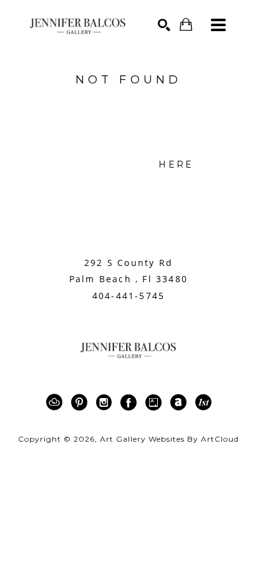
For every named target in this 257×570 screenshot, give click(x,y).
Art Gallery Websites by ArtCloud (169, 439)
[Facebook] (130, 402)
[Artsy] (155, 402)
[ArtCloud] (56, 402)
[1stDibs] (203, 402)
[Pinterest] (81, 402)
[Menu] (218, 25)
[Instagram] (106, 402)
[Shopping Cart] (186, 24)
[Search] (164, 25)
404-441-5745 (128, 296)
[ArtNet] (180, 402)
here (175, 164)
